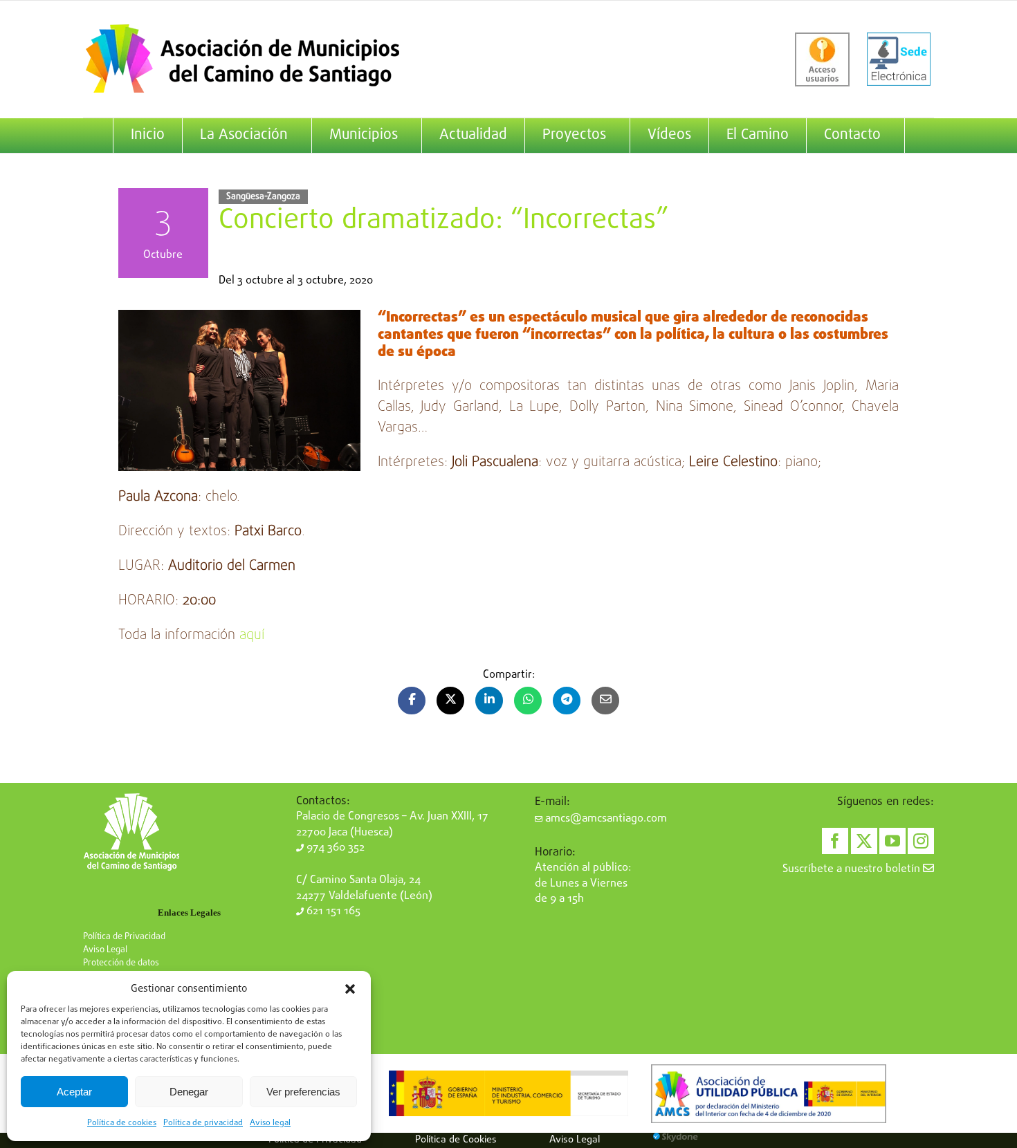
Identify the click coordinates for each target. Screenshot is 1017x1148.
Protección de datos (121, 963)
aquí (251, 635)
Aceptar (74, 1092)
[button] (350, 989)
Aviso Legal (105, 949)
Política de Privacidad (124, 936)
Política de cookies (121, 1123)
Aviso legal (270, 1123)
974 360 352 (334, 848)
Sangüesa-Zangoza (263, 196)
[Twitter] (864, 841)
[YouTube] (892, 841)
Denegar (189, 1092)
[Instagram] (921, 841)
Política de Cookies (456, 1139)
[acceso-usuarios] (822, 59)
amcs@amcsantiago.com (604, 819)
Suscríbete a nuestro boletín (852, 869)
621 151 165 (332, 911)
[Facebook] (835, 841)
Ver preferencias (303, 1092)
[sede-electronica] (899, 59)
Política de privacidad (203, 1123)
